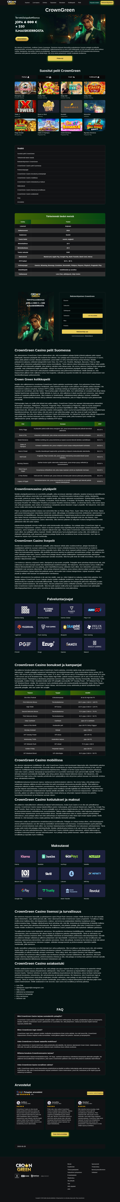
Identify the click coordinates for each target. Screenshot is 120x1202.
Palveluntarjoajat (22, 170)
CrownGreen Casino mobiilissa (27, 178)
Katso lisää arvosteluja (60, 1134)
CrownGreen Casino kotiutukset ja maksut (31, 182)
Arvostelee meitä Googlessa (95, 1093)
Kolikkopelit (93, 77)
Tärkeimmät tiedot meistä (25, 158)
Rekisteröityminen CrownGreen (27, 161)
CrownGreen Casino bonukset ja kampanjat (31, 174)
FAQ (18, 198)
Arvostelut (20, 202)
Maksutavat (21, 186)
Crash (70, 77)
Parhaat (24, 77)
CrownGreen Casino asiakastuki (27, 194)
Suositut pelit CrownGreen (26, 153)
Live (47, 77)
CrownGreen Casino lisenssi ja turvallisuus (31, 190)
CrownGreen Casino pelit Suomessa (29, 166)
